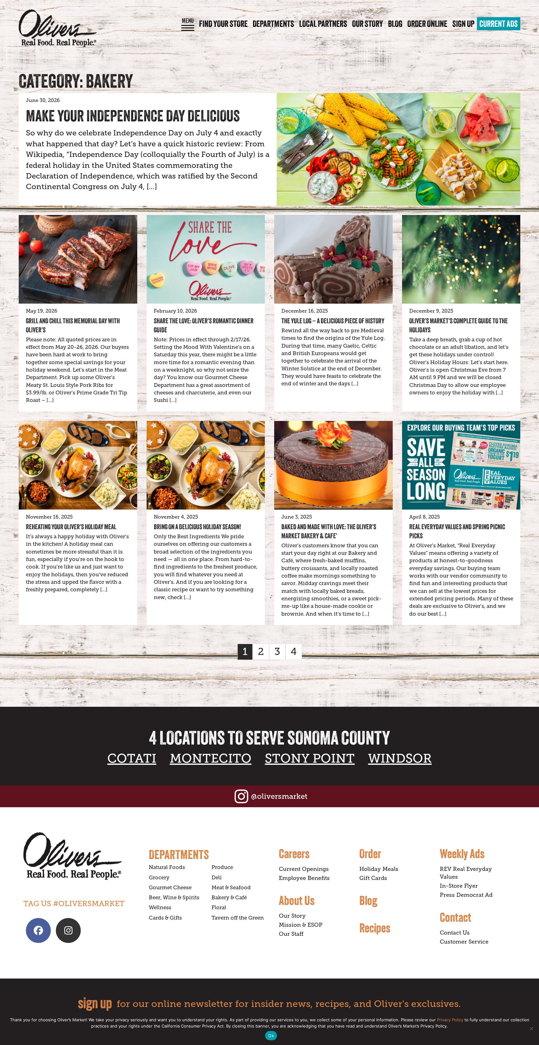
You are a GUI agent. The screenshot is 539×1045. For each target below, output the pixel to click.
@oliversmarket (279, 796)
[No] (531, 1028)
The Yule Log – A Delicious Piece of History (332, 321)
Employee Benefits (304, 878)
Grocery (159, 878)
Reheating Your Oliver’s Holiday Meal (71, 527)
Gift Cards (373, 878)
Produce (222, 867)
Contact (455, 917)
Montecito (210, 758)
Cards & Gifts (165, 918)
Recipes (374, 927)
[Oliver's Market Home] (81, 856)
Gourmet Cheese (170, 888)
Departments (273, 23)
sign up (95, 1003)
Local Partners (323, 23)
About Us (296, 900)
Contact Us (455, 933)
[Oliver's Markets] (58, 28)
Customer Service (464, 942)
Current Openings (304, 869)
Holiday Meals (378, 869)
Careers (294, 853)
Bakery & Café (229, 898)
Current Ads (498, 23)
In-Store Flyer (459, 886)
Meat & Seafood (231, 888)
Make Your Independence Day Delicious (133, 115)
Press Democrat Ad (466, 895)
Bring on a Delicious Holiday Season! (197, 527)
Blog (395, 23)
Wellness (160, 908)
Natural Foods (167, 867)
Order (370, 853)
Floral (218, 908)
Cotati (131, 758)
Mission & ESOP (301, 925)
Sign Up (463, 23)
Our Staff (291, 934)
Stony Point (310, 758)
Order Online (427, 23)
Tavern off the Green (237, 918)
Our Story (367, 23)
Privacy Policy (450, 1019)
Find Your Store (223, 23)
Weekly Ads (462, 853)
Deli (216, 878)
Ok (271, 1035)
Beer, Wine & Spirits (174, 898)
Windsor (400, 758)
